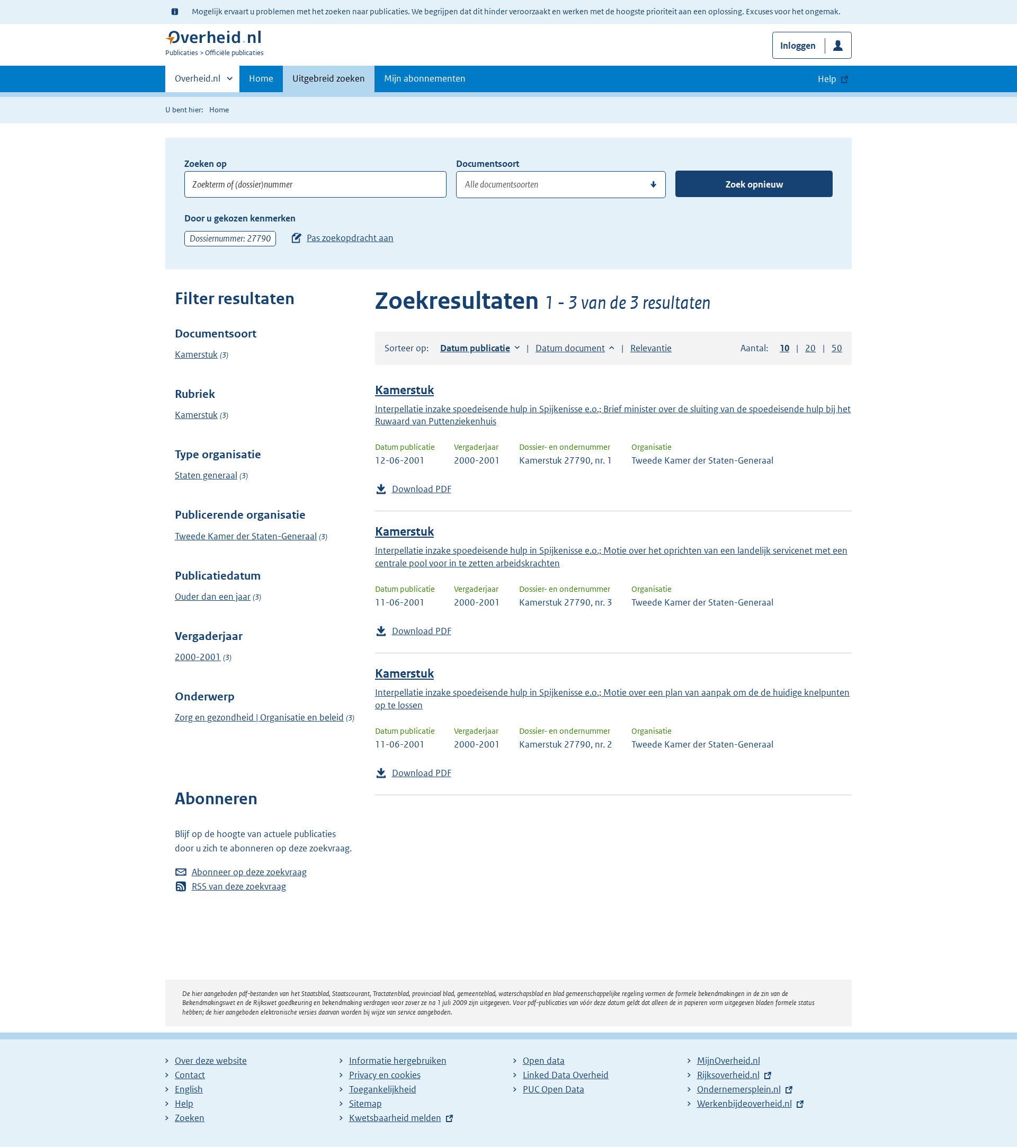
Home (261, 78)
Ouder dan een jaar (213, 596)
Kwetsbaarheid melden (395, 1118)
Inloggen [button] (798, 45)
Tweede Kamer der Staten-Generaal (246, 536)
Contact (190, 1075)
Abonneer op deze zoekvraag (249, 872)
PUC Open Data (553, 1089)
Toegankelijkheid (382, 1089)
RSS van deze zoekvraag (239, 886)
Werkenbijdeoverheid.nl (744, 1103)
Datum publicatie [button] (475, 348)
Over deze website (211, 1060)
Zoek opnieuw (754, 184)
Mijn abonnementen (425, 78)
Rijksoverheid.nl (728, 1075)
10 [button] (784, 348)
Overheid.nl (197, 82)
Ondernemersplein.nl (739, 1089)
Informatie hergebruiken (398, 1060)
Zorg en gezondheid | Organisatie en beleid (259, 717)
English (189, 1089)
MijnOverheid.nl (728, 1060)
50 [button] (837, 348)
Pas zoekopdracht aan (350, 238)
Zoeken (189, 1118)
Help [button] (827, 79)
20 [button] (810, 348)
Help (184, 1103)
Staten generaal (206, 475)
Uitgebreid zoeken (328, 78)
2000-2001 (198, 657)
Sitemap (365, 1103)
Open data (544, 1060)
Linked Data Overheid (566, 1075)
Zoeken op (205, 163)
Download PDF (421, 489)
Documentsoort (487, 163)
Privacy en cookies (385, 1075)
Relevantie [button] (651, 348)
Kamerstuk (196, 354)
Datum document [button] (570, 348)
